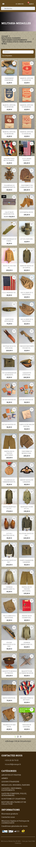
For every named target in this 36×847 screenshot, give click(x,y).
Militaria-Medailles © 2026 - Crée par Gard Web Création (18, 842)
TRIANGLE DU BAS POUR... (9, 726)
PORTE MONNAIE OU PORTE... (9, 240)
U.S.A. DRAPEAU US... (9, 292)
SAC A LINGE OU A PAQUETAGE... (27, 293)
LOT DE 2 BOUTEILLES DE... (9, 534)
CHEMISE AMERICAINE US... (9, 588)
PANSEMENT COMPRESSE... (9, 79)
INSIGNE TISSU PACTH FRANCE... (9, 159)
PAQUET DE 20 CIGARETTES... (27, 617)
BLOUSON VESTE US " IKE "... (26, 534)
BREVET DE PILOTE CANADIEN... (26, 481)
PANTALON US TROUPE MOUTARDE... (9, 453)
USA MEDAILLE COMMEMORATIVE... (9, 186)
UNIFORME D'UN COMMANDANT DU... (27, 186)
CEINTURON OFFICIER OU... (9, 320)
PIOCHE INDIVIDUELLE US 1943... (9, 644)
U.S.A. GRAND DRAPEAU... (26, 159)
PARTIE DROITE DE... (9, 698)
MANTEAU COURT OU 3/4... (27, 508)
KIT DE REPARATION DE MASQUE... (9, 374)
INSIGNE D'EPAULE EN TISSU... (26, 699)
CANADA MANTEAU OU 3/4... (9, 508)
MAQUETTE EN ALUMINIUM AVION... (26, 672)
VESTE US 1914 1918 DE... (9, 267)
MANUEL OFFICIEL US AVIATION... (26, 79)
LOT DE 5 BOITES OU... (9, 400)
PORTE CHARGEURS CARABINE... (27, 561)
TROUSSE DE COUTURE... (26, 726)
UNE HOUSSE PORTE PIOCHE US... (27, 347)
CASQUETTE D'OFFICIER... (26, 374)
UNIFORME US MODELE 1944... (27, 452)
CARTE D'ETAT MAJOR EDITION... (26, 425)
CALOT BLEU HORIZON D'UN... (9, 213)
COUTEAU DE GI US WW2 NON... (9, 347)
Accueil (4, 36)
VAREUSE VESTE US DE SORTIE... (27, 267)
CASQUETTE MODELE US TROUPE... (9, 672)
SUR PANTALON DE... (27, 212)
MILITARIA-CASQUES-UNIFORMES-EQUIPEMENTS (14, 39)
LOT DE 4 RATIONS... (27, 239)
